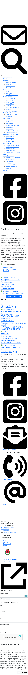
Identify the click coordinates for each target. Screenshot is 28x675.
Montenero (9, 116)
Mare (4, 89)
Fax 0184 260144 (5, 531)
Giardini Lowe (9, 100)
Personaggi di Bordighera (10, 134)
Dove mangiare (10, 163)
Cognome (3, 612)
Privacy (5, 540)
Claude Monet (10, 136)
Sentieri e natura (8, 113)
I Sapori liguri (9, 88)
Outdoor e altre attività (12, 145)
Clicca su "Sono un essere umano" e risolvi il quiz (13, 633)
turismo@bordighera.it (7, 527)
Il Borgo (5, 80)
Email (1, 618)
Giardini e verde (7, 97)
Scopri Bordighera (11, 82)
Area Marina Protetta (12, 95)
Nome (1, 605)
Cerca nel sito (5, 599)
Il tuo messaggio (4, 624)
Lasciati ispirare (7, 77)
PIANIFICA (6, 271)
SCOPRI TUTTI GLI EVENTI (14, 296)
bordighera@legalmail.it (10, 532)
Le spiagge (9, 93)
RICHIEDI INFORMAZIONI (10, 269)
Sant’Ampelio (9, 123)
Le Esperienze (7, 143)
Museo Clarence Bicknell (12, 125)
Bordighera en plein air (12, 147)
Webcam (5, 170)
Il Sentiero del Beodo (11, 114)
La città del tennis (11, 149)
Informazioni (7, 544)
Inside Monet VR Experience (13, 152)
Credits (5, 546)
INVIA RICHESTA (22, 672)
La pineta (8, 109)
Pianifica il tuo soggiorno (13, 157)
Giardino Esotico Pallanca (13, 107)
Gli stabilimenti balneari (12, 165)
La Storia (8, 84)
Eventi (5, 79)
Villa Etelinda (9, 127)
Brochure (8, 168)
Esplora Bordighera (11, 166)
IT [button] (1, 21)
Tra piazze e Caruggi (11, 86)
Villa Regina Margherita (12, 122)
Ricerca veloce (4, 593)
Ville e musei (6, 118)
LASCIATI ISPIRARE (8, 267)
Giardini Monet (10, 102)
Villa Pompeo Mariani (12, 131)
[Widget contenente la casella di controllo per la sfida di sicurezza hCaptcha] (11, 637)
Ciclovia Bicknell (10, 150)
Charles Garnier (10, 141)
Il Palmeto (8, 106)
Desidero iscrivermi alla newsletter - (12, 645)
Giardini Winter (10, 104)
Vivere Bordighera (8, 156)
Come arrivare (10, 159)
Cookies (5, 542)
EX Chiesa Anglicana (11, 132)
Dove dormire (10, 161)
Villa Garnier (9, 129)
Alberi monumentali (11, 111)
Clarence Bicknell (10, 140)
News (4, 154)
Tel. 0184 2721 (5, 529)
